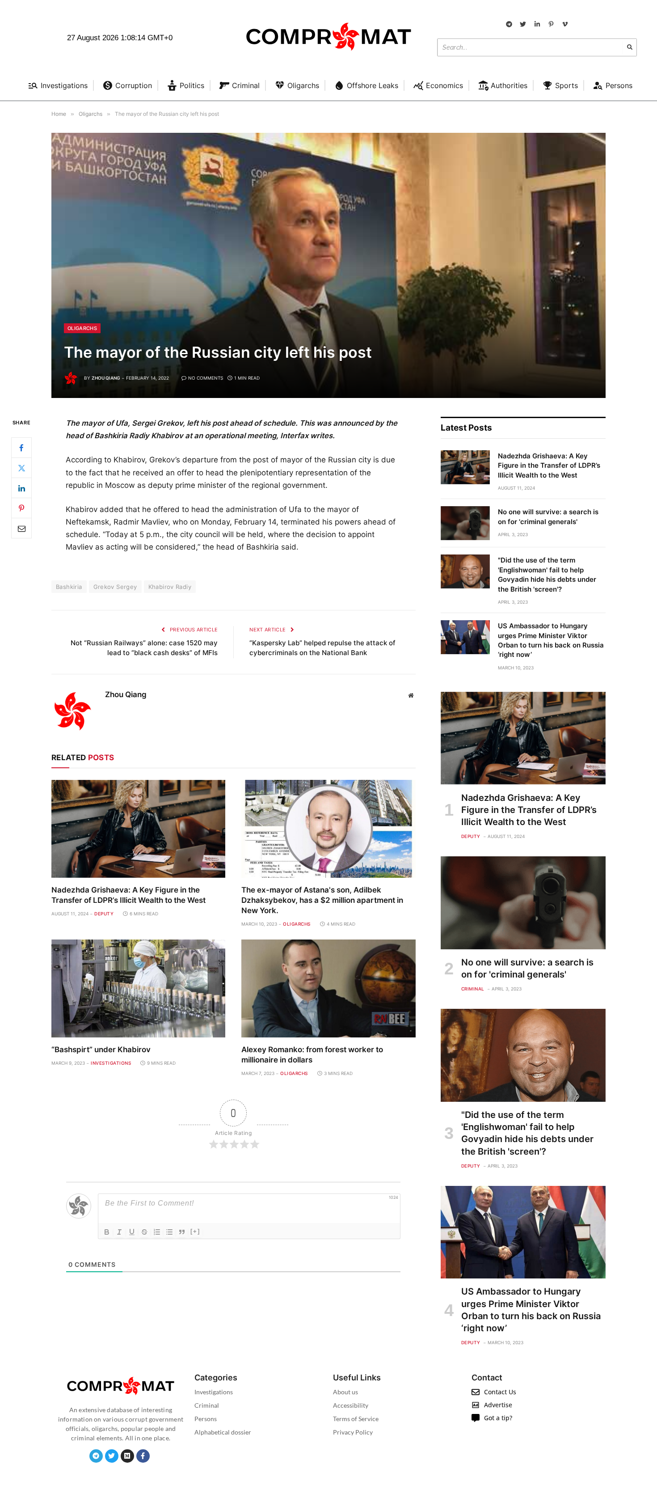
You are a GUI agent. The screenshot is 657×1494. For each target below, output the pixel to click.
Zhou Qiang (106, 378)
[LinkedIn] (21, 488)
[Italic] (119, 1232)
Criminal (472, 988)
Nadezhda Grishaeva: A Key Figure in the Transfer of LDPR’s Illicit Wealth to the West (128, 895)
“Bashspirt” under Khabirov (101, 1049)
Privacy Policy (353, 1432)
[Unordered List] (169, 1232)
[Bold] (107, 1232)
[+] (195, 1231)
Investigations (111, 1063)
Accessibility (350, 1405)
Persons (205, 1418)
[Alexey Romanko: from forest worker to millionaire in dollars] (328, 988)
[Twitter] (21, 468)
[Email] (21, 528)
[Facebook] (21, 448)
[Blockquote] (182, 1232)
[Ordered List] (157, 1232)
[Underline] (132, 1232)
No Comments (205, 378)
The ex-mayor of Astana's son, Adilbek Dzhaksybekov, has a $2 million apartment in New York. (322, 900)
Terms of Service (356, 1418)
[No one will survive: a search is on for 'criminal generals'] (465, 523)
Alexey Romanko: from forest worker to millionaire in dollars (312, 1054)
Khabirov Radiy (169, 586)
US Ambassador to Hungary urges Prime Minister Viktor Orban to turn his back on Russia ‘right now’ (551, 640)
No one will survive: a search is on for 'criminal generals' (548, 516)
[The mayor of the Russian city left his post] (328, 265)
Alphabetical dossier (222, 1432)
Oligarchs (82, 328)
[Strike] (144, 1232)
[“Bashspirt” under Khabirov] (138, 988)
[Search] (629, 47)
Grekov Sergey (115, 586)
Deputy (104, 913)
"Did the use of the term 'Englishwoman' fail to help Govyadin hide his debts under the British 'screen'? (547, 574)
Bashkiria (69, 586)
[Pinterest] (21, 508)
